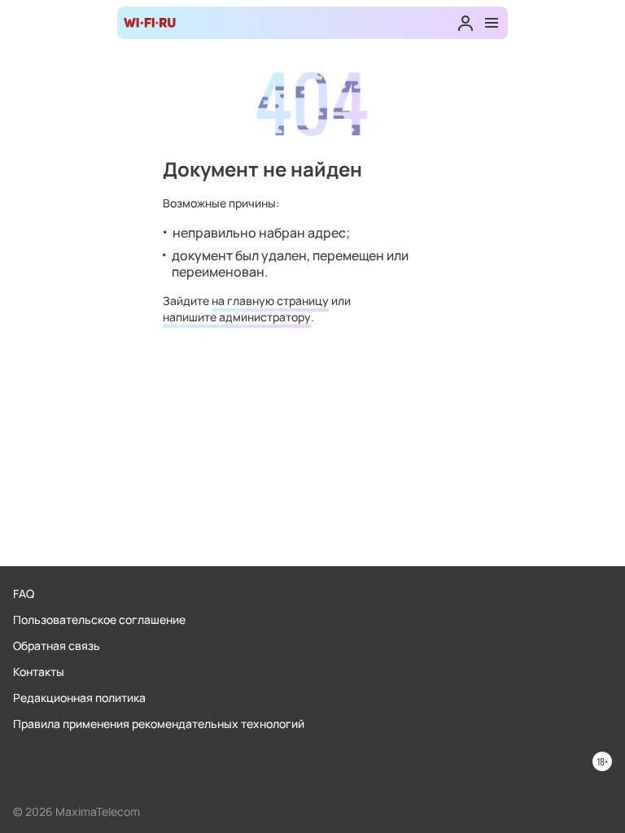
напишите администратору (237, 317)
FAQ (23, 593)
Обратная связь (56, 645)
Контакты (38, 671)
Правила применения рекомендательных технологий (158, 723)
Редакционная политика (79, 697)
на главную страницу (270, 300)
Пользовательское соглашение (99, 619)
